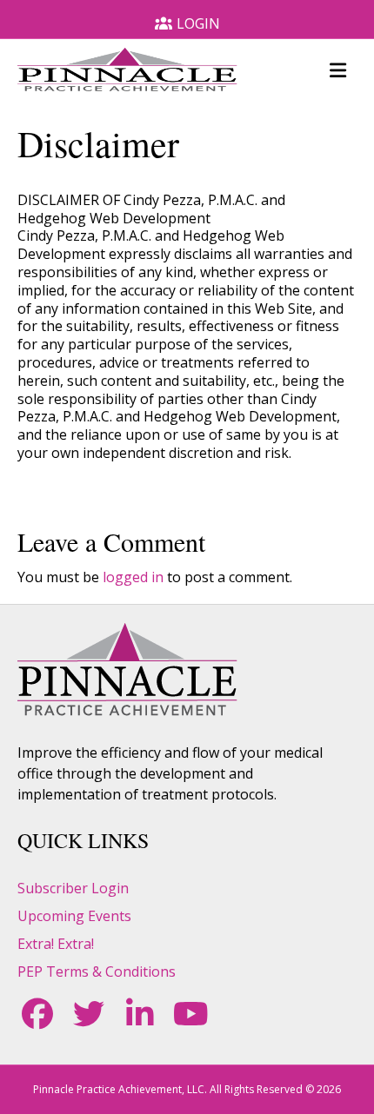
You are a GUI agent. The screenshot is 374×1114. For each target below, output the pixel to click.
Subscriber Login (73, 888)
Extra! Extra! (55, 943)
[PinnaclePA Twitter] (88, 1014)
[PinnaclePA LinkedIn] (139, 1014)
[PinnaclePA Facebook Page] (37, 1014)
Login (198, 23)
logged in (133, 577)
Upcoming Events (74, 915)
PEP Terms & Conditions (96, 971)
